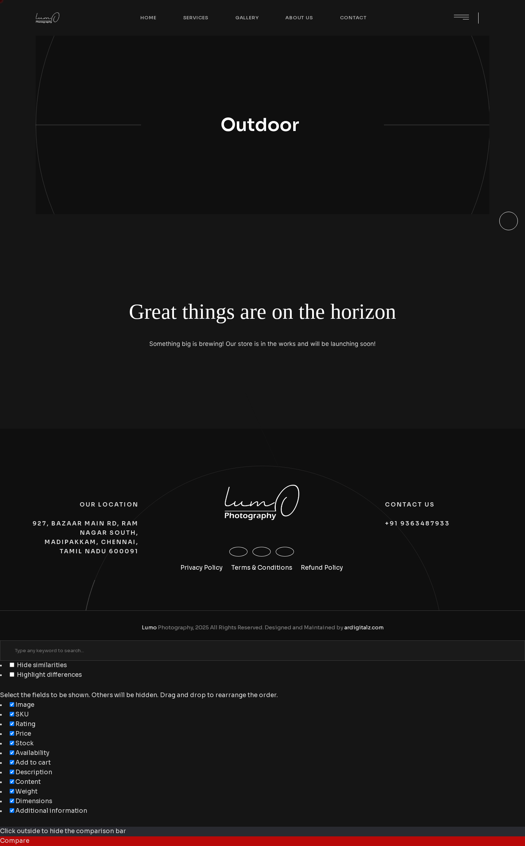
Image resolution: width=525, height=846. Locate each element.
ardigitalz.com (364, 627)
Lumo (149, 627)
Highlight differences (48, 675)
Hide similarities (41, 665)
